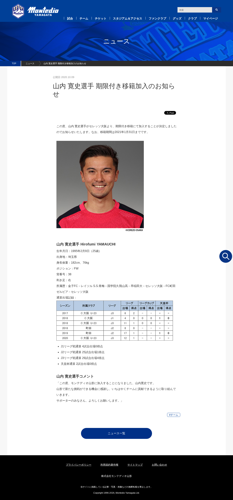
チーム (84, 18)
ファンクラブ (157, 18)
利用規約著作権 (109, 464)
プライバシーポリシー (78, 464)
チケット (100, 18)
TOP (14, 63)
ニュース (30, 63)
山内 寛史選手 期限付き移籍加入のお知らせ (65, 63)
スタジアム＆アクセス (127, 18)
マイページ (210, 18)
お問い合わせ (159, 464)
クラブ (192, 18)
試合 (70, 18)
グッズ (177, 18)
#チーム (173, 414)
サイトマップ (135, 464)
